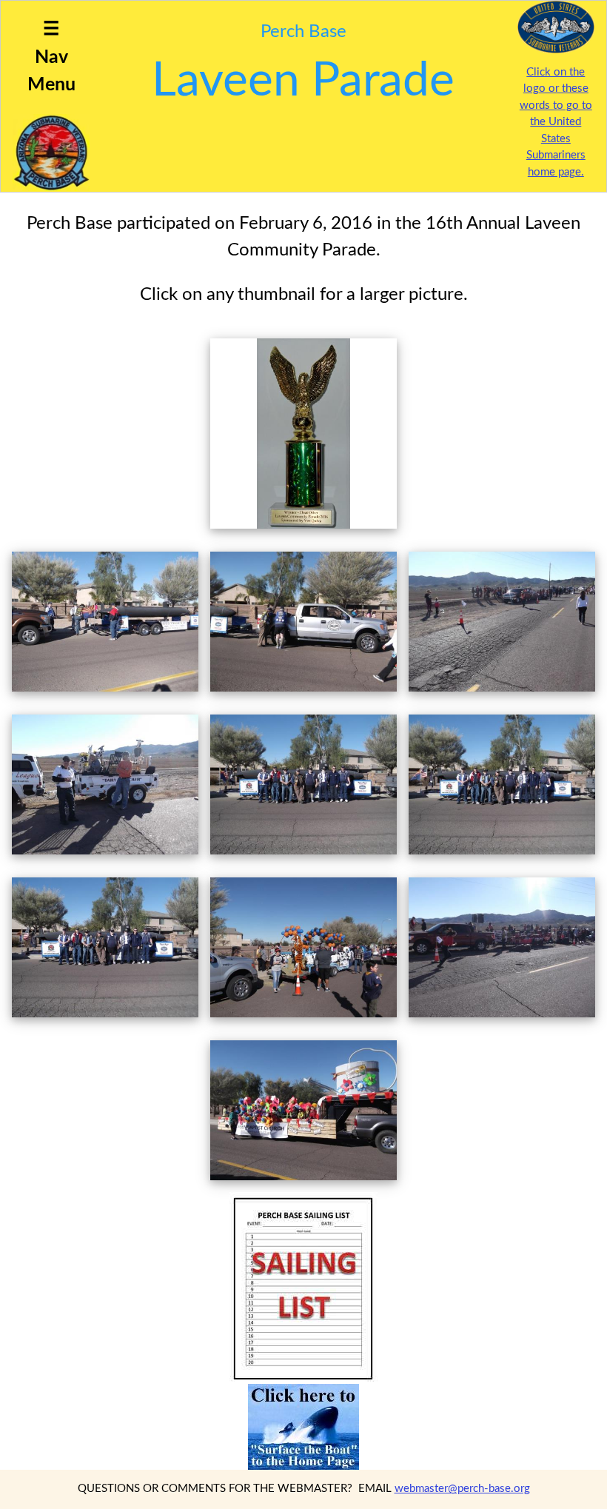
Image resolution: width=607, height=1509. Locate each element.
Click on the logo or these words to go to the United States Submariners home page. (556, 122)
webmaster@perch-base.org (462, 1488)
